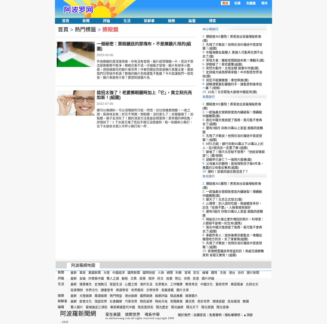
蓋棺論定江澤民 (96, 307)
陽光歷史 (162, 307)
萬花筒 (190, 301)
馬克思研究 (145, 307)
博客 (212, 21)
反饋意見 (200, 315)
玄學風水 (161, 284)
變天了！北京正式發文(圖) (224, 199)
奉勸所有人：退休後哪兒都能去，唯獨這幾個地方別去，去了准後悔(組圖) (232, 237)
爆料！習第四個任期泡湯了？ (228, 171)
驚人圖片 (77, 307)
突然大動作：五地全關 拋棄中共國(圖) (232, 68)
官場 (187, 272)
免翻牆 (251, 3)
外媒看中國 (96, 278)
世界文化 (92, 290)
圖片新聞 (253, 272)
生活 (127, 21)
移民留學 (146, 301)
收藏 (237, 3)
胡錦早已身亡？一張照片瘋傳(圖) (229, 159)
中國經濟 (118, 272)
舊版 (225, 3)
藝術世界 (222, 284)
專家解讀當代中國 (122, 307)
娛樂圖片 (191, 295)
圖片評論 (208, 278)
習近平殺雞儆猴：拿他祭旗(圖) (227, 80)
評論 (106, 21)
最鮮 (74, 301)
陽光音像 (222, 307)
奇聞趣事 (176, 301)
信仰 (241, 272)
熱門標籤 (85, 29)
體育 (214, 272)
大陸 (106, 272)
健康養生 (85, 284)
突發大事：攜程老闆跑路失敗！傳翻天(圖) (235, 60)
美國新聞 (94, 272)
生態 (223, 272)
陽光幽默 (177, 307)
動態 (125, 278)
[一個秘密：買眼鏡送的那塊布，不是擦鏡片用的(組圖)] (76, 55)
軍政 (82, 272)
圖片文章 (182, 290)
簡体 (264, 3)
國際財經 (149, 272)
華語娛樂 (101, 295)
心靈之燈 (131, 284)
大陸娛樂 (85, 295)
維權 (205, 272)
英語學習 (122, 290)
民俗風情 (234, 301)
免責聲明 (215, 315)
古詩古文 (252, 284)
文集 (134, 278)
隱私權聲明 (232, 315)
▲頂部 (248, 315)
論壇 (192, 21)
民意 (196, 278)
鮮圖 (246, 301)
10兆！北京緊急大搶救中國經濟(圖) (232, 92)
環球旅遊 (218, 301)
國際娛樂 (146, 295)
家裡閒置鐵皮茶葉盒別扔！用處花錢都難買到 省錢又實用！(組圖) (233, 253)
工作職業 (176, 284)
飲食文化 (85, 301)
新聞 (86, 21)
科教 (179, 272)
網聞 (170, 272)
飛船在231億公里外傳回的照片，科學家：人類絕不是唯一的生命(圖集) (233, 221)
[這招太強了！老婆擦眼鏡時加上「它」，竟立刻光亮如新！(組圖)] (76, 103)
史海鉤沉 (101, 284)
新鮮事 (149, 21)
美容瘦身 (237, 284)
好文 (160, 278)
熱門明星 (116, 295)
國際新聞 (133, 272)
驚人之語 (113, 278)
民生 (196, 272)
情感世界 (101, 301)
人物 (161, 272)
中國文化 (206, 284)
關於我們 (184, 315)
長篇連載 (167, 290)
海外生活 (146, 284)
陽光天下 (192, 307)
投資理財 (77, 290)
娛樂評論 (161, 295)
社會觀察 (116, 301)
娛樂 (171, 21)
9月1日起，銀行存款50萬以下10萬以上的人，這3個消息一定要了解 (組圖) (232, 146)
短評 (151, 278)
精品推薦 (176, 295)
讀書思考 (107, 290)
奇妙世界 (203, 301)
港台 (232, 272)
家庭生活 (116, 284)
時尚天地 (161, 301)
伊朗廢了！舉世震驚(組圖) (224, 64)
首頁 (65, 21)
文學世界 (152, 290)
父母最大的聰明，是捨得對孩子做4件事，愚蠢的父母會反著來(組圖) (233, 165)
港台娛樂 (131, 295)
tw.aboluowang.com (117, 318)
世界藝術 (137, 290)
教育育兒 (191, 284)
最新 (74, 272)
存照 (187, 278)
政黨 (142, 278)
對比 (178, 278)
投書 (169, 278)
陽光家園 (207, 307)
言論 (82, 278)
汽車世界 (131, 301)
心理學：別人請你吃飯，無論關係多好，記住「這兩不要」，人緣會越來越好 (232, 205)
